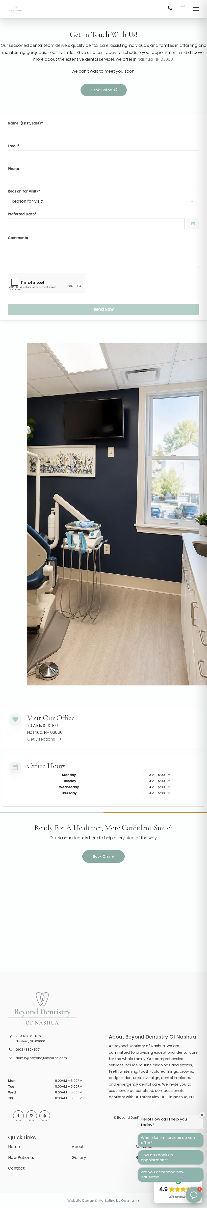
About (78, 1147)
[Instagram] (31, 1115)
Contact (16, 1168)
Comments (18, 237)
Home (14, 1147)
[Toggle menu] (196, 9)
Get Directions (41, 739)
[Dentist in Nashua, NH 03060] (16, 13)
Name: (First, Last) (24, 123)
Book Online (101, 90)
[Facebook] (18, 1115)
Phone (13, 168)
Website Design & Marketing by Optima (100, 1200)
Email (13, 146)
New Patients (21, 1157)
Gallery (79, 1157)
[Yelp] (44, 1115)
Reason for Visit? (23, 191)
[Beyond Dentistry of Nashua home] (46, 1008)
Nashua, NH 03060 (155, 59)
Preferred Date (21, 214)
